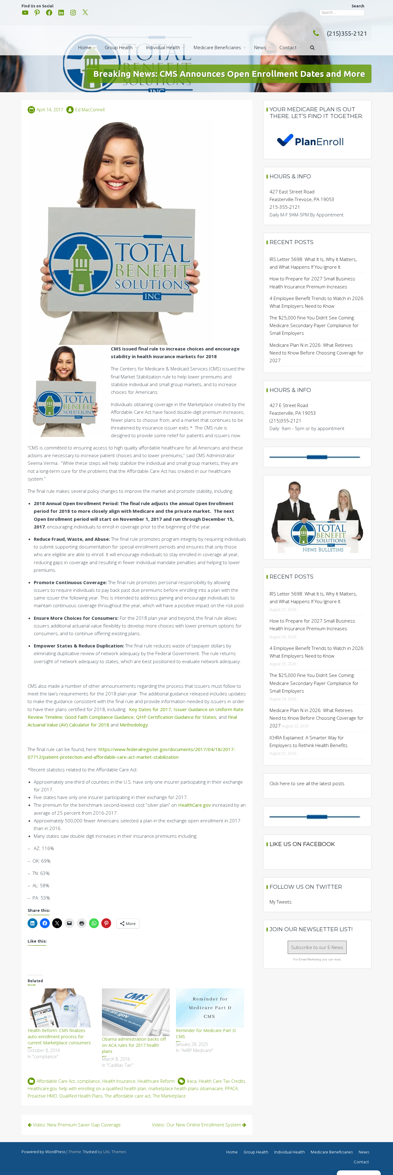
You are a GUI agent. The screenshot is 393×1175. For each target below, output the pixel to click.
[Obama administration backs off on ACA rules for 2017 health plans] (136, 1012)
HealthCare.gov (194, 805)
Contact (288, 48)
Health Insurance (118, 1081)
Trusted (90, 1152)
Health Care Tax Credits (222, 1081)
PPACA (231, 1088)
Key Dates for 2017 (150, 709)
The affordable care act (128, 1096)
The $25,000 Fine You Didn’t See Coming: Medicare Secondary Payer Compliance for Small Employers (314, 325)
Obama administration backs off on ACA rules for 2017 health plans (134, 1045)
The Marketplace (169, 1096)
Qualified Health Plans (81, 1096)
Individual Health (163, 48)
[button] (312, 48)
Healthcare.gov (42, 1088)
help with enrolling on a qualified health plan (102, 1088)
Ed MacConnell (90, 110)
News (260, 48)
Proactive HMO (42, 1096)
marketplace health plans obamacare (185, 1088)
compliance (88, 1081)
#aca (191, 1081)
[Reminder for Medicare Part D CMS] (210, 1007)
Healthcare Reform (156, 1081)
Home (84, 48)
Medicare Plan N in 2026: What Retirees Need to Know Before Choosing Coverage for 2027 (317, 352)
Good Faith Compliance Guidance (99, 717)
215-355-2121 (285, 207)
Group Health (119, 48)
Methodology (134, 725)
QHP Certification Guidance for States (176, 717)
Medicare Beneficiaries (217, 48)
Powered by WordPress (43, 1152)
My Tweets (281, 902)
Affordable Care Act (56, 1081)
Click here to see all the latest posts (307, 783)
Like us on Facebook (302, 844)
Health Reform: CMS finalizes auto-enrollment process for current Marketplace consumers (59, 1036)
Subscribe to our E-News (317, 947)
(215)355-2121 (347, 33)
